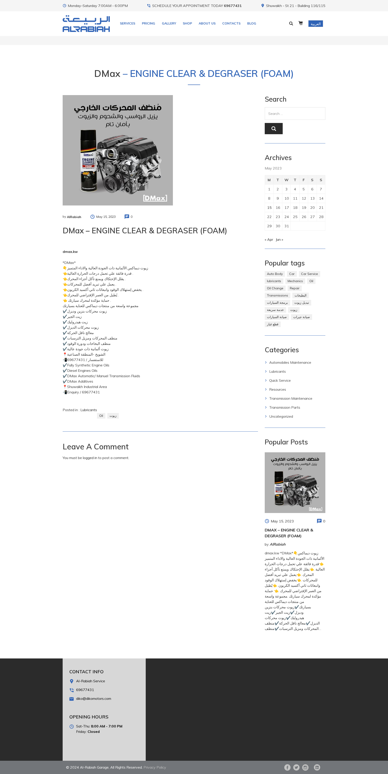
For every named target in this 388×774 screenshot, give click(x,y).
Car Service (309, 274)
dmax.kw (70, 252)
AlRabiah (74, 217)
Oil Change (275, 288)
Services (127, 23)
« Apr (269, 239)
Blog (251, 23)
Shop (187, 23)
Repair (295, 288)
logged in (90, 457)
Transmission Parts (284, 407)
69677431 (233, 5)
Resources (277, 389)
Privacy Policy (154, 767)
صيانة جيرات (301, 317)
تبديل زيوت (301, 303)
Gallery (169, 23)
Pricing (148, 23)
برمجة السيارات (277, 303)
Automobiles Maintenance (290, 362)
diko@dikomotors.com (93, 698)
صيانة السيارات (277, 317)
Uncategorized (281, 416)
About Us (207, 23)
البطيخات (300, 295)
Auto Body (275, 274)
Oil (101, 416)
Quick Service (280, 380)
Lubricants (88, 410)
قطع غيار (272, 324)
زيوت (113, 416)
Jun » (279, 239)
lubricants (274, 281)
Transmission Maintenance (290, 398)
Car (292, 274)
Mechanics (295, 281)
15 (269, 207)
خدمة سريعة (275, 310)
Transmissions (277, 295)
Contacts (231, 23)
